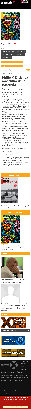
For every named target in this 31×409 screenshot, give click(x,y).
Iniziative (23, 385)
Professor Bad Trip (6, 57)
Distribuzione (7, 390)
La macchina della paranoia (17, 54)
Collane (15, 388)
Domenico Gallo (21, 51)
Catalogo (5, 388)
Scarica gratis (6, 62)
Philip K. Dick (5, 54)
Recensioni (4, 244)
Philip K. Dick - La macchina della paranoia (13, 246)
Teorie (27, 70)
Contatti (5, 393)
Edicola (18, 390)
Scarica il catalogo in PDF (9, 331)
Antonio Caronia (6, 51)
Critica (13, 51)
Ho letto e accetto (9, 407)
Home (4, 385)
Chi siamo (13, 385)
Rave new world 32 (6, 204)
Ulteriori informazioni (21, 407)
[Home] (8, 3)
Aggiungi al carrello (2, 44)
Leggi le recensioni (7, 66)
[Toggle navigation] (3, 7)
